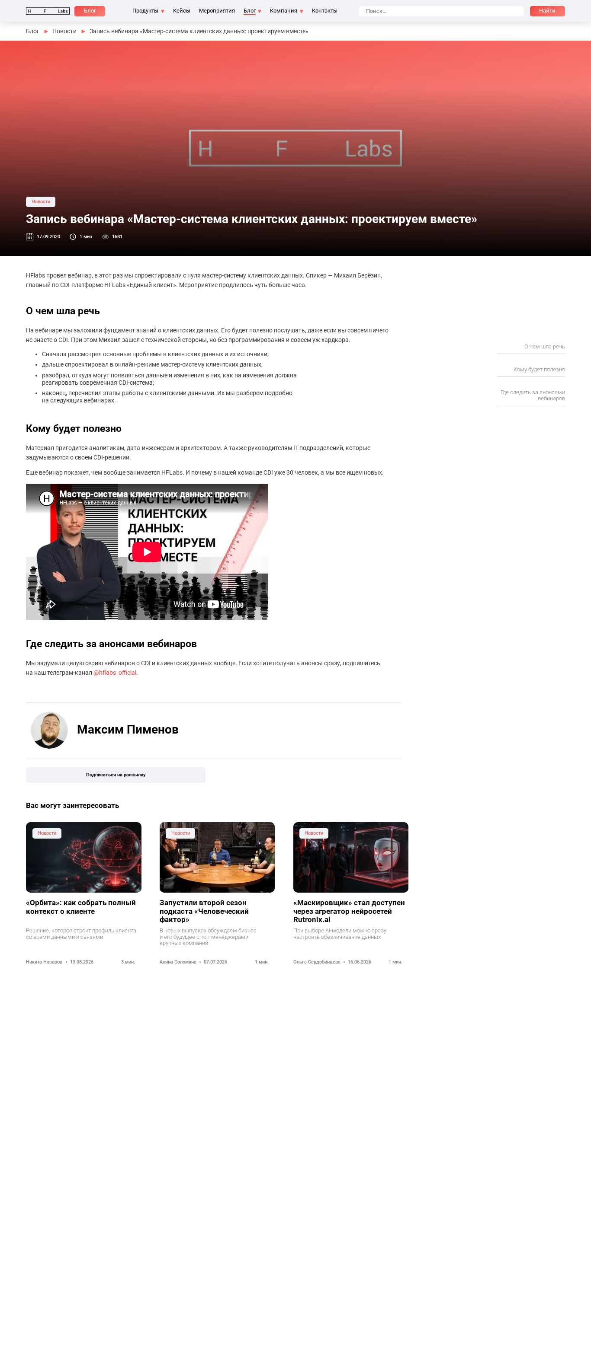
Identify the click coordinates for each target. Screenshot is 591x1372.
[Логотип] (48, 11)
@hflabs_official (114, 672)
